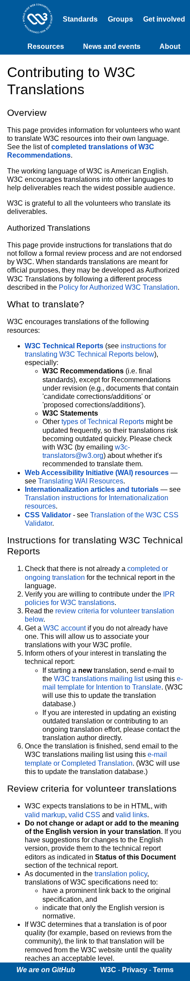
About (170, 46)
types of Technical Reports (102, 421)
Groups (120, 19)
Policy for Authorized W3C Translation (118, 287)
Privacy (134, 970)
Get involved (164, 19)
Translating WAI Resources (80, 481)
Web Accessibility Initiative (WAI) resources (97, 472)
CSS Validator (48, 515)
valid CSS (84, 815)
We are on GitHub (45, 970)
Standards (80, 19)
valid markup (45, 815)
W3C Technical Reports (64, 346)
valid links (131, 815)
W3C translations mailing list (98, 678)
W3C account (64, 628)
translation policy (121, 874)
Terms (163, 970)
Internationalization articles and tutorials (92, 489)
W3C (108, 970)
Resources (45, 46)
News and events (112, 46)
